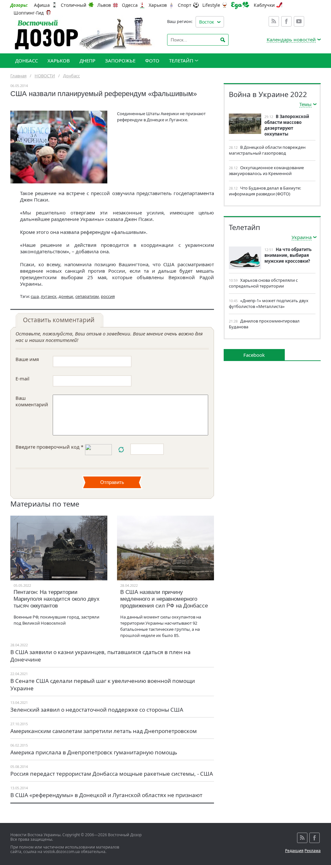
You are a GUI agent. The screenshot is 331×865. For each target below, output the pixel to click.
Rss (274, 21)
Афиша (42, 5)
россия (108, 296)
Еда (240, 5)
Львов (104, 5)
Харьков (158, 5)
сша (35, 296)
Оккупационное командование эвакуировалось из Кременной (266, 170)
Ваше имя (27, 359)
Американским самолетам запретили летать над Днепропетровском (103, 731)
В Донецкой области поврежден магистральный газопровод (267, 150)
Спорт (184, 5)
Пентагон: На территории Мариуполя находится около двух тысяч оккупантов (57, 599)
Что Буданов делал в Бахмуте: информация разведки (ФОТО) (265, 191)
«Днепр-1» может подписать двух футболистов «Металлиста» (268, 303)
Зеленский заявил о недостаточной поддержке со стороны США (96, 709)
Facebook (286, 21)
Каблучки (264, 5)
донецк (66, 296)
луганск (49, 296)
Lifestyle (211, 5)
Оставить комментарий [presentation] (58, 320)
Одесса (130, 5)
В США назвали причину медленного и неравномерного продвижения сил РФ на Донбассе (164, 599)
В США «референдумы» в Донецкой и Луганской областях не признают (106, 795)
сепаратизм (87, 296)
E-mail (22, 378)
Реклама (312, 850)
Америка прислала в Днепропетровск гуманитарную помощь (93, 752)
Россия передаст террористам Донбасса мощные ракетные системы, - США (111, 773)
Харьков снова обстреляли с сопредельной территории (263, 283)
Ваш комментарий (32, 401)
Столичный (73, 5)
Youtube (299, 21)
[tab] (59, 320)
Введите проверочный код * (49, 446)
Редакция (294, 850)
